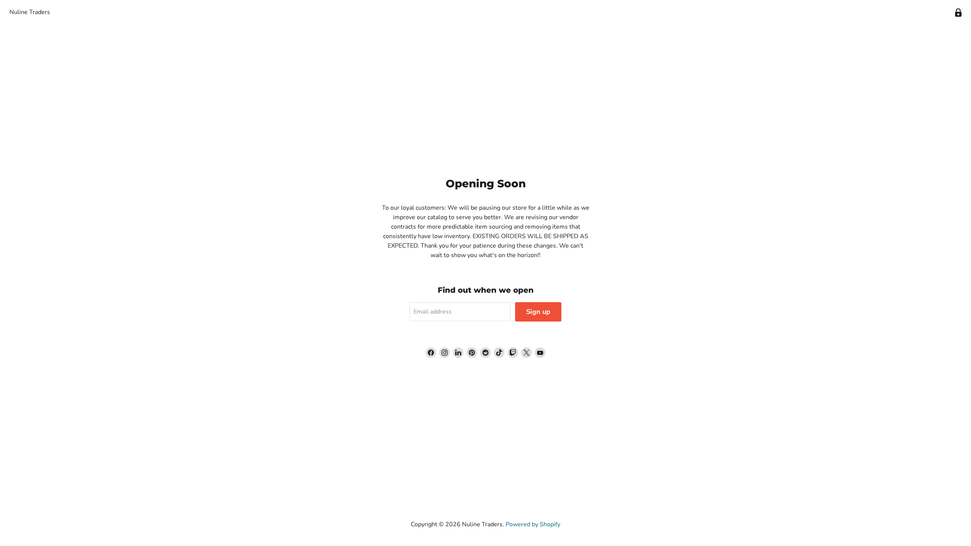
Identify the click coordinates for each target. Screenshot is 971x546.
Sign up (538, 311)
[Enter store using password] (958, 12)
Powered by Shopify (533, 524)
